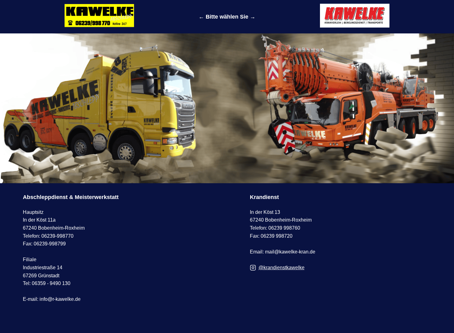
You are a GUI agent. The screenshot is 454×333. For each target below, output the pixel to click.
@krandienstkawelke (282, 267)
